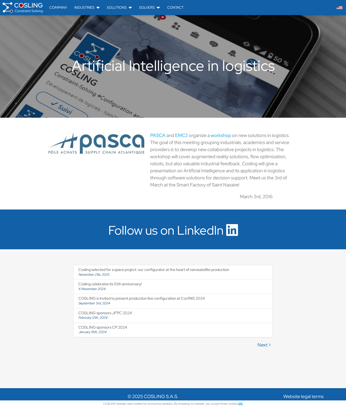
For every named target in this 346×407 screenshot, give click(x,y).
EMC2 (181, 135)
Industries (84, 7)
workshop (221, 135)
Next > (264, 345)
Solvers (147, 7)
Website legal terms (303, 396)
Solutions (117, 7)
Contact (175, 7)
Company (58, 7)
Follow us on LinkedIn (167, 230)
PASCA (157, 135)
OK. (240, 404)
